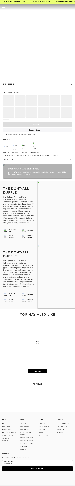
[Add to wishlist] (69, 15)
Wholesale (60, 429)
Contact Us (6, 426)
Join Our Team (43, 435)
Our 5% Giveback (44, 426)
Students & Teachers (27, 440)
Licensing (60, 432)
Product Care (7, 429)
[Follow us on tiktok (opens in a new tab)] (8, 476)
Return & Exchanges (9, 432)
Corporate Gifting (63, 423)
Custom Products (62, 426)
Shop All (37, 371)
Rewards (23, 449)
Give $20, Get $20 (26, 443)
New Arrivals (24, 426)
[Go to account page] (63, 7)
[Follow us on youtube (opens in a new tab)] (17, 476)
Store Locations (7, 435)
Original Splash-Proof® (25, 433)
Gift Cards (23, 446)
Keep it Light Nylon (27, 437)
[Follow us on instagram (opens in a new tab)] (3, 476)
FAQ (3, 423)
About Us (41, 423)
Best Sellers (24, 429)
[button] (3, 6)
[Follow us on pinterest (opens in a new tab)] (22, 476)
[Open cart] (71, 7)
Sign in (38, 130)
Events (40, 432)
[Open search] (60, 7)
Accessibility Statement (6, 439)
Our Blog (41, 429)
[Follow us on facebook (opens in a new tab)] (13, 476)
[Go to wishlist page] (67, 7)
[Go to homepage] (37, 7)
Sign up (31, 130)
